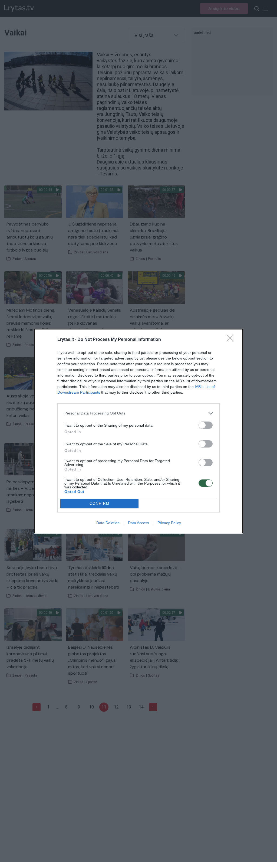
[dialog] (138, 431)
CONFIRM (100, 503)
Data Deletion (108, 523)
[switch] (206, 425)
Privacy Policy (169, 523)
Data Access (138, 523)
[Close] (232, 340)
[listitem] (138, 413)
